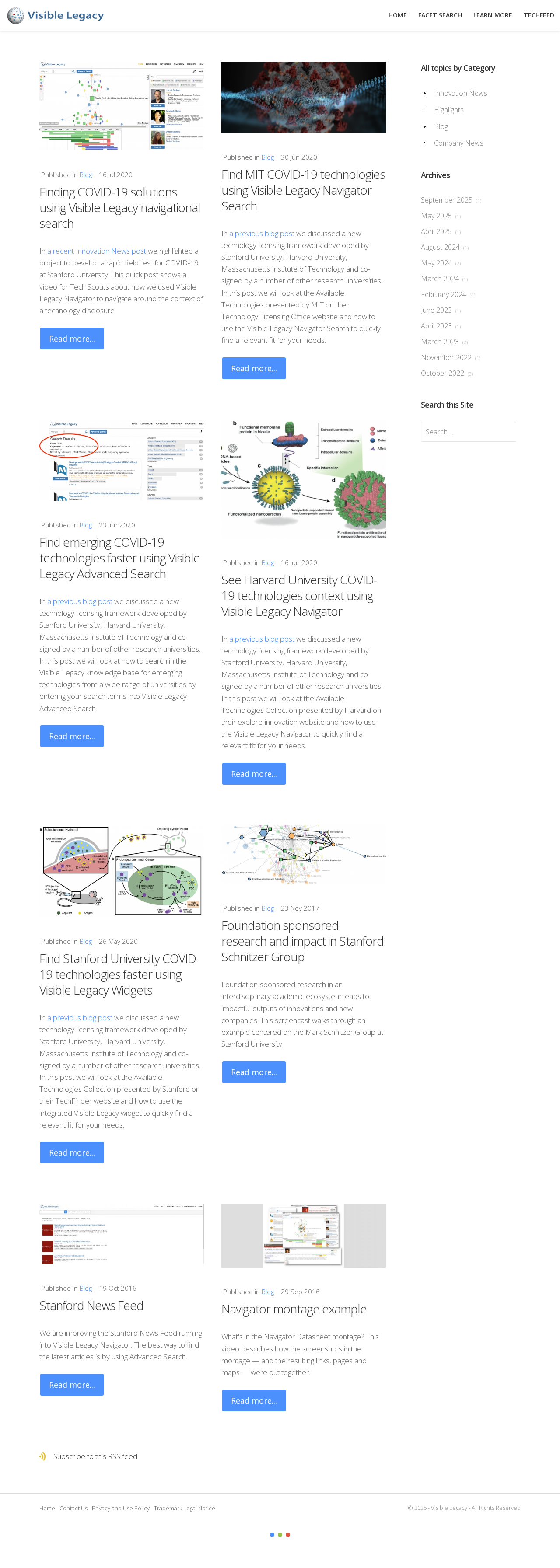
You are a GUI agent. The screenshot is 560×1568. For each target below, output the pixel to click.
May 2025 (441, 215)
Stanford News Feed (91, 1305)
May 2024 (441, 263)
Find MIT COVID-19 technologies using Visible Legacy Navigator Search (303, 190)
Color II (280, 1535)
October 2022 (447, 373)
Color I (272, 1535)
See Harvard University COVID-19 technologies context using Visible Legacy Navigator (299, 595)
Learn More (492, 15)
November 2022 (450, 357)
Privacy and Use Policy (121, 1508)
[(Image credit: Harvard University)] (303, 478)
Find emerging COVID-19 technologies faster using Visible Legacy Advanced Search (119, 558)
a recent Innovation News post (96, 251)
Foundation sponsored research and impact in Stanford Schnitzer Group (302, 941)
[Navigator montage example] (303, 1236)
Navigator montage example (294, 1308)
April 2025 (441, 231)
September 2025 (451, 200)
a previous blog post (261, 233)
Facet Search (440, 15)
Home (47, 1508)
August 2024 (445, 247)
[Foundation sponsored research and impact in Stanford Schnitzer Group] (303, 854)
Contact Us (74, 1508)
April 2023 (441, 326)
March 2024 (444, 278)
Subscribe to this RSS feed (95, 1456)
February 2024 (448, 294)
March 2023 (444, 341)
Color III (288, 1535)
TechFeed (539, 15)
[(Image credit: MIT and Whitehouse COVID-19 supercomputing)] (303, 97)
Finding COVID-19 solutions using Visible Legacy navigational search (119, 207)
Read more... (72, 338)
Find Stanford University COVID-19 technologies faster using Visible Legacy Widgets (119, 974)
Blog (86, 174)
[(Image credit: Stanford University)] (121, 106)
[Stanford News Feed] (121, 1234)
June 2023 (441, 310)
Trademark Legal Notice (184, 1508)
